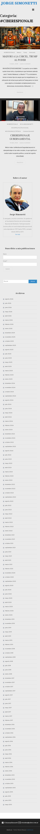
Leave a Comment (25, 64)
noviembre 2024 (10, 387)
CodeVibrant (29, 830)
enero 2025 (8, 379)
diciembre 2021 (9, 535)
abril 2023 (8, 467)
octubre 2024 (9, 392)
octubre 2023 (9, 442)
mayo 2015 (8, 804)
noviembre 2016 (10, 729)
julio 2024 (8, 404)
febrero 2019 (9, 644)
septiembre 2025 (10, 345)
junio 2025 (8, 358)
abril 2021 (8, 560)
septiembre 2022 (10, 497)
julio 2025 (8, 354)
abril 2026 (8, 316)
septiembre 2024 (10, 396)
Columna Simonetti (28, 131)
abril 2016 (8, 758)
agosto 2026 (9, 299)
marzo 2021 (8, 564)
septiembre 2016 (10, 737)
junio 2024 (8, 409)
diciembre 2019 (9, 619)
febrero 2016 (9, 767)
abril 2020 (8, 602)
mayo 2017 (8, 708)
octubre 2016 (9, 733)
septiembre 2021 (10, 548)
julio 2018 (8, 665)
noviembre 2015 (10, 779)
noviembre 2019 (10, 623)
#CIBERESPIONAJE (9, 52)
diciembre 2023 (10, 434)
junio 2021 (8, 552)
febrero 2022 (9, 526)
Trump (25, 52)
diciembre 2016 (9, 724)
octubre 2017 (9, 687)
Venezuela (32, 52)
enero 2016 (8, 771)
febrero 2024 (9, 425)
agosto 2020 (9, 585)
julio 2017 (8, 699)
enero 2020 (8, 615)
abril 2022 (8, 518)
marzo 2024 (9, 421)
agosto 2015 (9, 792)
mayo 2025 (8, 362)
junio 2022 (8, 510)
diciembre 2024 (10, 383)
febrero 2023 (9, 476)
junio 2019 (8, 628)
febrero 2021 (9, 569)
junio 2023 (8, 459)
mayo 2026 (8, 312)
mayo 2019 (8, 632)
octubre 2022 (9, 493)
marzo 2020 (9, 606)
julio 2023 (8, 455)
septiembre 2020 (10, 581)
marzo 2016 (8, 762)
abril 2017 (8, 712)
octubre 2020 (9, 577)
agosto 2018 (9, 661)
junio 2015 (8, 800)
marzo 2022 (9, 522)
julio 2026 (8, 303)
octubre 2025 (9, 341)
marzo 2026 (9, 320)
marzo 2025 (9, 371)
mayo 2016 (8, 754)
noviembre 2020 (10, 573)
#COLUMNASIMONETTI (26, 124)
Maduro (19, 52)
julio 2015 (8, 796)
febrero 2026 (9, 324)
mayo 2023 (8, 463)
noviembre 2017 (10, 682)
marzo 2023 (9, 472)
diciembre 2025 (10, 333)
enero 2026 (8, 328)
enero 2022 (8, 531)
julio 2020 (8, 590)
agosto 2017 (9, 695)
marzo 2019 (8, 640)
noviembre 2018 (10, 649)
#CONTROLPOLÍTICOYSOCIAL (20, 128)
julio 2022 (8, 505)
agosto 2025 (9, 350)
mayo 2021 (8, 556)
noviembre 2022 (10, 489)
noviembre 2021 (10, 539)
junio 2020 (8, 594)
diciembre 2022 (10, 484)
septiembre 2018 (10, 657)
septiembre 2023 (10, 446)
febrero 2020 (9, 611)
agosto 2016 (9, 741)
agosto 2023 (9, 451)
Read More (20, 92)
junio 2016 (8, 750)
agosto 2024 (9, 400)
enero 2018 (8, 674)
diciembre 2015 (9, 775)
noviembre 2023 (10, 438)
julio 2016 (8, 746)
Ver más (17, 235)
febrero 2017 (9, 720)
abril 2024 (8, 417)
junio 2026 (8, 307)
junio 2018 (8, 670)
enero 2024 (8, 430)
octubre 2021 (9, 543)
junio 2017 (8, 703)
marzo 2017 (8, 716)
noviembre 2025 (10, 337)
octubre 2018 (9, 653)
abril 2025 (8, 366)
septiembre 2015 (10, 788)
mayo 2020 (8, 598)
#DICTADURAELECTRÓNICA (13, 131)
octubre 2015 (9, 783)
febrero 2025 (9, 375)
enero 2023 (8, 480)
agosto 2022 (9, 501)
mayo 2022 (8, 514)
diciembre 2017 (9, 678)
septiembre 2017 (10, 691)
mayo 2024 (8, 413)
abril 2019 (8, 636)
